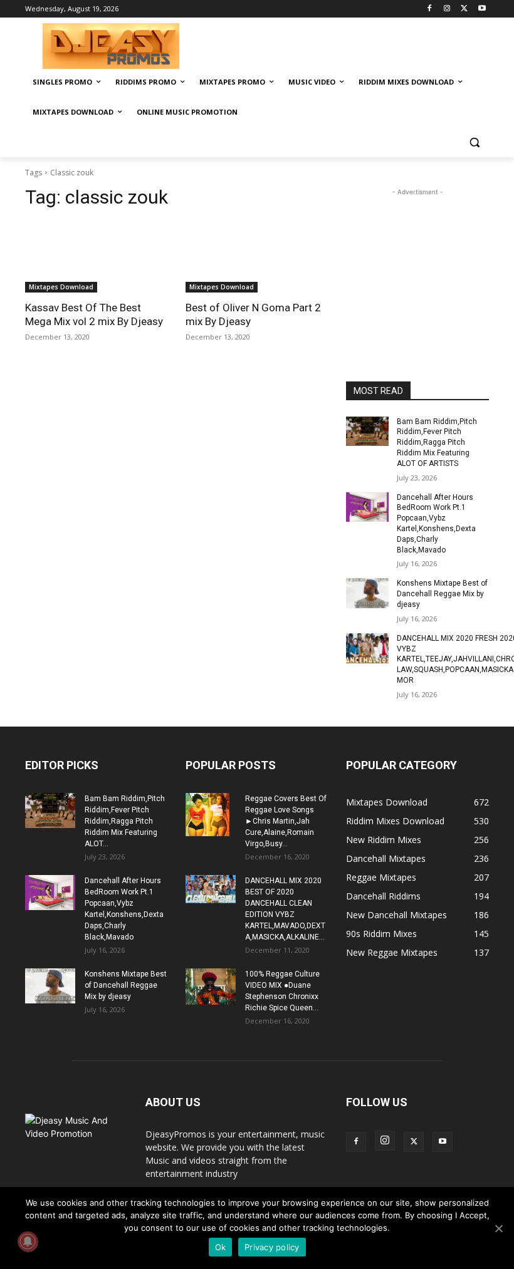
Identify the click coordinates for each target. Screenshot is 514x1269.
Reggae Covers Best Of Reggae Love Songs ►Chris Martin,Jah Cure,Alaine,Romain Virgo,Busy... (286, 821)
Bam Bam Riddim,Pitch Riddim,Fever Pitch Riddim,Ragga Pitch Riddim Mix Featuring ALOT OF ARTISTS (437, 442)
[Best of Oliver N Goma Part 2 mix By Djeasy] (257, 257)
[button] (474, 142)
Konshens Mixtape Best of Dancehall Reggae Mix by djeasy (442, 594)
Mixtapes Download (61, 286)
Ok (220, 1247)
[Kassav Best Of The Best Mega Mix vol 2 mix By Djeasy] (96, 257)
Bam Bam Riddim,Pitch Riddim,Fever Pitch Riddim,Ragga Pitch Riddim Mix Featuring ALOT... (125, 821)
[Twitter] (464, 9)
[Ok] (498, 1228)
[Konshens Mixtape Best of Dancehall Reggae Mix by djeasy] (367, 593)
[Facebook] (429, 9)
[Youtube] (482, 9)
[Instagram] (447, 9)
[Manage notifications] (28, 1241)
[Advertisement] (342, 44)
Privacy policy (272, 1247)
